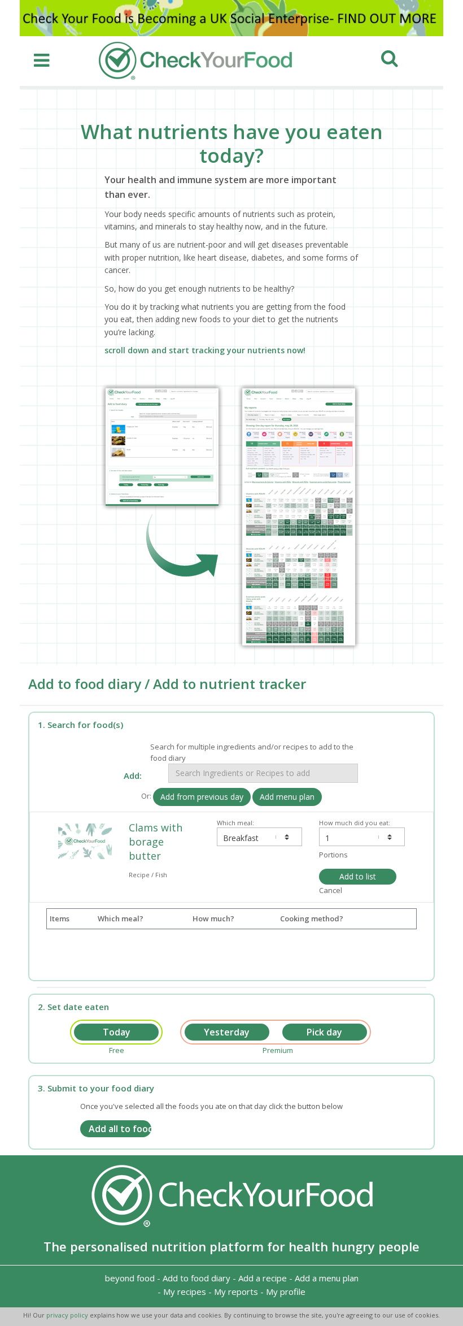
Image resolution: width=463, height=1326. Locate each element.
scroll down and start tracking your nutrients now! (204, 350)
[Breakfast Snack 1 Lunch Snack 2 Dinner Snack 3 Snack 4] (260, 836)
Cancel (330, 890)
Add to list (357, 876)
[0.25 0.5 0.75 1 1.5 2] (362, 836)
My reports (236, 1291)
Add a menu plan (327, 1278)
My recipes (184, 1291)
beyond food (130, 1278)
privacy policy (68, 1315)
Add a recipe (262, 1278)
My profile (285, 1291)
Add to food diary (196, 1278)
